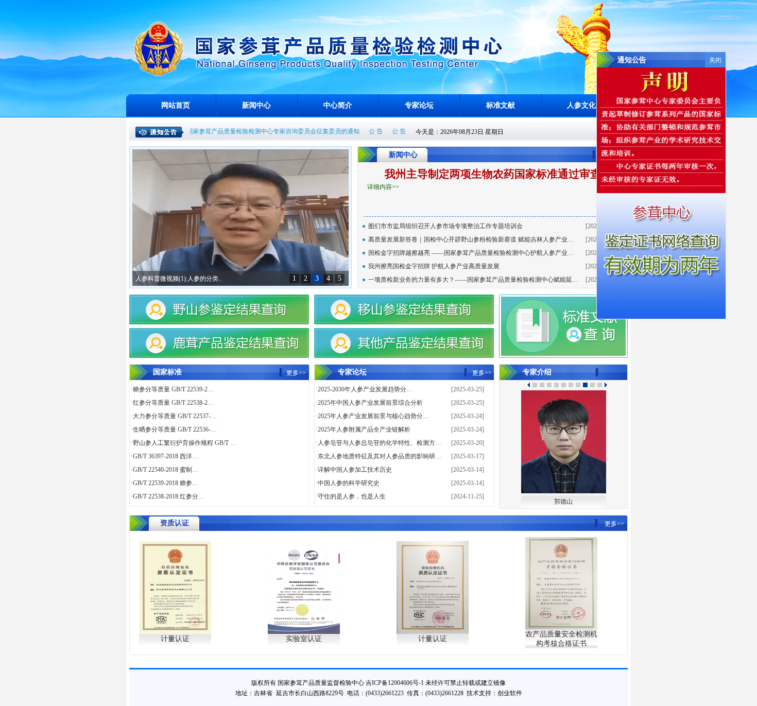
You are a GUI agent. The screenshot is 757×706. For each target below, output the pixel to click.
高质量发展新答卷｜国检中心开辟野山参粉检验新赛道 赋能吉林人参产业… (471, 239)
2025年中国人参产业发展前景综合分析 (370, 402)
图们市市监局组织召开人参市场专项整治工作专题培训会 (445, 226)
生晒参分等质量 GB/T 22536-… (175, 429)
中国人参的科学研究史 (349, 483)
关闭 (715, 60)
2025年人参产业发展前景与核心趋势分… (373, 416)
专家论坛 (419, 105)
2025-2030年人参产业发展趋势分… (365, 389)
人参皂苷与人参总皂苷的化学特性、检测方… (379, 442)
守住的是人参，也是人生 (352, 496)
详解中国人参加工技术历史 (355, 469)
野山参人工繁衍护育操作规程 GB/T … (184, 442)
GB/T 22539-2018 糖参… (165, 483)
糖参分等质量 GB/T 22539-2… (173, 389)
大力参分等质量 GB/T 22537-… (175, 416)
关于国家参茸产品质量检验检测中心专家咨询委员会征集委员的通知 (251, 131)
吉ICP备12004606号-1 (395, 682)
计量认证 (175, 639)
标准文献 (500, 105)
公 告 (360, 131)
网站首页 (175, 105)
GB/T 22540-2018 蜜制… (165, 469)
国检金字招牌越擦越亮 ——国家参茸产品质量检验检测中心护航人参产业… (471, 252)
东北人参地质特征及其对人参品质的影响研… (379, 456)
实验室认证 (304, 639)
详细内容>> (383, 187)
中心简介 (337, 105)
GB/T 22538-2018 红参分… (168, 496)
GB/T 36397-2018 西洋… (165, 456)
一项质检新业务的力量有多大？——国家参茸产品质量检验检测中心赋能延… (473, 279)
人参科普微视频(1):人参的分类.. (178, 278)
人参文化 (581, 105)
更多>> (296, 372)
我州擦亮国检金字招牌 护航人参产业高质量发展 (434, 266)
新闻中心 (256, 105)
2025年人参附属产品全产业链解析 (364, 429)
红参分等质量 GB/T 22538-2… (173, 402)
